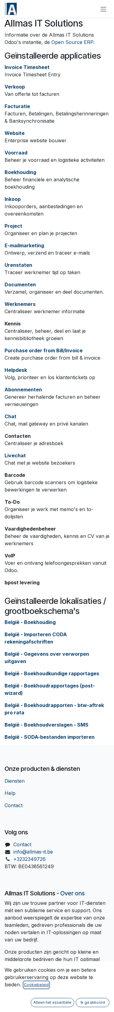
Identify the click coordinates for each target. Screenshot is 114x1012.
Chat (10, 416)
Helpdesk (16, 370)
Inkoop (13, 199)
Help (10, 793)
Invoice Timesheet (27, 67)
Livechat (15, 455)
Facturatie (17, 106)
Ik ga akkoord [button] (93, 1002)
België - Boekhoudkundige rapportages (52, 673)
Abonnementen (23, 389)
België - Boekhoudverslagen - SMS (46, 725)
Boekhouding (20, 172)
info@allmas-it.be (33, 852)
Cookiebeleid (36, 984)
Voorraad (16, 153)
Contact (13, 805)
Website (15, 133)
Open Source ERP (72, 42)
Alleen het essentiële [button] (52, 1002)
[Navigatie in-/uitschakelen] (103, 8)
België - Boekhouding (30, 622)
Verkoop (15, 87)
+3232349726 (29, 859)
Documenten (20, 284)
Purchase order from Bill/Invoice (44, 350)
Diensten (15, 781)
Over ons (72, 893)
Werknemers (20, 304)
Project (13, 226)
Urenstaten (18, 265)
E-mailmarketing (24, 245)
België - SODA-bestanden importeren (50, 737)
